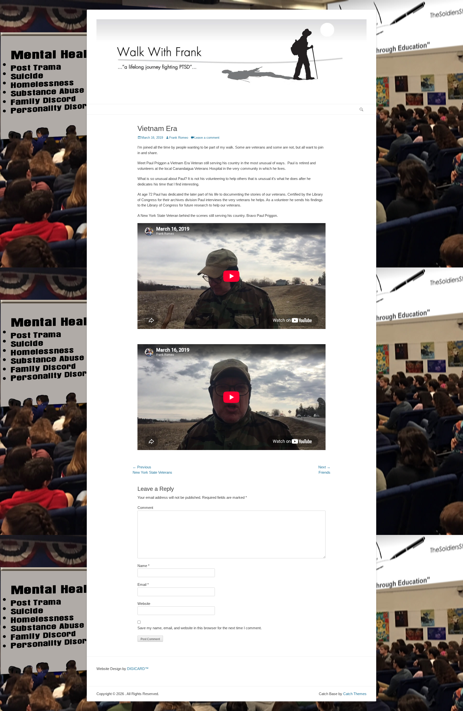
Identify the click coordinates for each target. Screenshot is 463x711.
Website (143, 604)
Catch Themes (355, 694)
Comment (145, 508)
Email (143, 584)
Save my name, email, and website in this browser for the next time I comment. (199, 628)
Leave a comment (206, 137)
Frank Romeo (178, 137)
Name (143, 566)
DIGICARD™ (138, 669)
